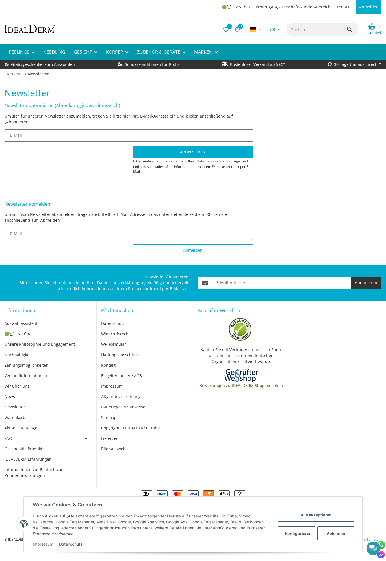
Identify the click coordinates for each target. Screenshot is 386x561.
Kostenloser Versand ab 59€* (257, 64)
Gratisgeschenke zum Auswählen (43, 64)
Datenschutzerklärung (214, 161)
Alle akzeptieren (316, 514)
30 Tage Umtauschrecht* (357, 64)
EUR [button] (271, 29)
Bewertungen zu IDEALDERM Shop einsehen (241, 385)
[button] (226, 29)
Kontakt (343, 7)
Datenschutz (71, 544)
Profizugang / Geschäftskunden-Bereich (293, 7)
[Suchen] (352, 29)
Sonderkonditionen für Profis (151, 64)
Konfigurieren (298, 533)
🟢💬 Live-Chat (236, 7)
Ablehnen (336, 533)
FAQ (8, 438)
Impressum (43, 544)
